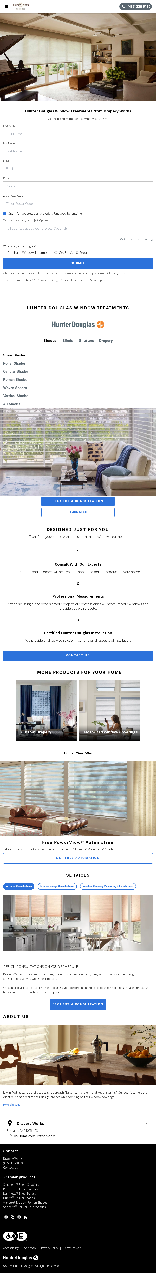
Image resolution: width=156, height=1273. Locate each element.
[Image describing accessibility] (15, 1236)
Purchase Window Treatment (29, 252)
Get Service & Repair (74, 252)
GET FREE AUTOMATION (78, 858)
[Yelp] (12, 1217)
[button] (6, 6)
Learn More (78, 512)
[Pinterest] (19, 1217)
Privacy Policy (67, 280)
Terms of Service (89, 280)
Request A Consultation (78, 501)
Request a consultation (78, 1004)
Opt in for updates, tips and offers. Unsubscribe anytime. (45, 213)
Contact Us (78, 655)
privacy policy (117, 273)
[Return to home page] (25, 6)
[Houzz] (25, 1217)
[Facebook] (6, 1217)
